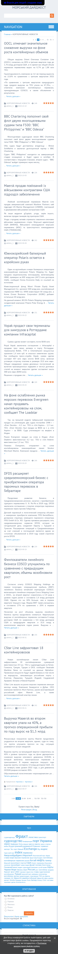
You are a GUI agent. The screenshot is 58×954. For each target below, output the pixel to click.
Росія (28, 880)
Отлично (10, 899)
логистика (33, 837)
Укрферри (14, 844)
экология (7, 865)
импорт (6, 880)
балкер (34, 880)
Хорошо (10, 901)
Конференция (27, 841)
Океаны (20, 870)
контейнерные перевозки (14, 861)
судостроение (44, 872)
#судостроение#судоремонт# (21, 846)
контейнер (43, 870)
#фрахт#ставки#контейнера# (25, 878)
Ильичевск (48, 863)
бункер (24, 880)
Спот (45, 880)
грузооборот (16, 865)
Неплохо (10, 904)
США (28, 863)
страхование (34, 876)
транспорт (42, 837)
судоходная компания (30, 867)
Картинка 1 (20, 782)
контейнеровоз (9, 874)
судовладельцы (9, 837)
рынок (27, 861)
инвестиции (25, 865)
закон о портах (46, 844)
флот (13, 872)
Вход (35, 810)
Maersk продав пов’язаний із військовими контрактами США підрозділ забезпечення (27, 189)
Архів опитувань (21, 916)
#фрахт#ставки (42, 878)
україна (50, 878)
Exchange (30, 849)
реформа (35, 874)
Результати (8, 916)
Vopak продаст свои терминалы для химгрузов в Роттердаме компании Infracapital (27, 329)
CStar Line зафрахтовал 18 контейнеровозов (23, 650)
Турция (18, 874)
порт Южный (18, 849)
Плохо (10, 907)
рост (37, 870)
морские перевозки (22, 858)
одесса (31, 844)
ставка (36, 872)
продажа (51, 870)
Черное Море (10, 870)
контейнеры (48, 858)
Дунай (32, 865)
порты (50, 867)
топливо (38, 865)
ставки (6, 858)
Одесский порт (9, 853)
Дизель (47, 876)
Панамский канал (10, 867)
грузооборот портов (18, 863)
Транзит (7, 872)
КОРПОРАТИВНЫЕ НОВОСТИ (18, 103)
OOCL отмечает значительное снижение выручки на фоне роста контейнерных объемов (26, 47)
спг (12, 878)
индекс (44, 849)
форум (25, 844)
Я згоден (29, 951)
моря (25, 870)
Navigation (13, 27)
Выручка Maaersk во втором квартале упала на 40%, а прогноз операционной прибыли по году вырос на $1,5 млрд (28, 725)
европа (37, 844)
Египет (34, 863)
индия (20, 867)
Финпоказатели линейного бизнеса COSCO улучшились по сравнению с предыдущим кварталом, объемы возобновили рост (28, 568)
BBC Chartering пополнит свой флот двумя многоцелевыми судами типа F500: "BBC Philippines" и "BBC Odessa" (26, 122)
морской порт (26, 874)
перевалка (40, 863)
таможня (23, 872)
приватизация (24, 876)
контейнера (8, 876)
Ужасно (10, 910)
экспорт (7, 849)
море (12, 858)
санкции (7, 878)
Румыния (36, 846)
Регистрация (26, 810)
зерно (7, 844)
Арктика (16, 876)
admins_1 (9, 106)
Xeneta (12, 880)
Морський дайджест (29, 7)
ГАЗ (40, 876)
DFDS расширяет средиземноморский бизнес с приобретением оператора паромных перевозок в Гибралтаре (26, 482)
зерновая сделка (10, 882)
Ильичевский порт (39, 855)
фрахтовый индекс (36, 858)
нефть (41, 860)
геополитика (43, 874)
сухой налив (42, 867)
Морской (7, 863)
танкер (48, 860)
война (6, 846)
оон (43, 876)
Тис (12, 849)
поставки (50, 880)
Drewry (39, 880)
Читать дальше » (13, 96)
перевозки (27, 853)
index (18, 852)
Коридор (18, 880)
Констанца (46, 865)
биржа (48, 855)
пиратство (29, 872)
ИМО (17, 872)
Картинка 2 (28, 782)
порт (36, 841)
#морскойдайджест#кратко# (18, 855)
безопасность (20, 882)
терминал (44, 846)
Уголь (21, 844)
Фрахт (21, 836)
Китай (33, 860)
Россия (31, 869)
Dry (38, 849)
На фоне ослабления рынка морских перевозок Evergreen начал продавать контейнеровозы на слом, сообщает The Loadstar (26, 404)
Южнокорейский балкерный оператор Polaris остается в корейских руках (25, 257)
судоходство (13, 841)
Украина (46, 841)
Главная (7, 34)
